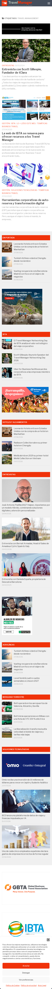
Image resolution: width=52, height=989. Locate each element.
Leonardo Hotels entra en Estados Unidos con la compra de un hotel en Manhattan (31, 247)
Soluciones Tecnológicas (24, 190)
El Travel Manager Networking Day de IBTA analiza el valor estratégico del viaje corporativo (31, 343)
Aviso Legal (42, 985)
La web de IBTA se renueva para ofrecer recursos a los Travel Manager (23, 137)
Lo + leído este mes (26, 123)
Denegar (26, 973)
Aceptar (26, 966)
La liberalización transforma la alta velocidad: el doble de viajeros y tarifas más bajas (30, 732)
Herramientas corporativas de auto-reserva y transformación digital (25, 201)
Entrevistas (8, 65)
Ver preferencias (26, 980)
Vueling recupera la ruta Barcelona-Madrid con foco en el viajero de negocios (31, 274)
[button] (48, 939)
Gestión (6, 123)
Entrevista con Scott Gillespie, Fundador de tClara (22, 71)
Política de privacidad (29, 985)
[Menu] (49, 3)
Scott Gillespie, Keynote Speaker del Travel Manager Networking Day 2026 (31, 358)
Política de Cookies (13, 985)
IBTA (13, 123)
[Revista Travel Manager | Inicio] (17, 3)
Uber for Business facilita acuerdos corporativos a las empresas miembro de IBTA (32, 372)
